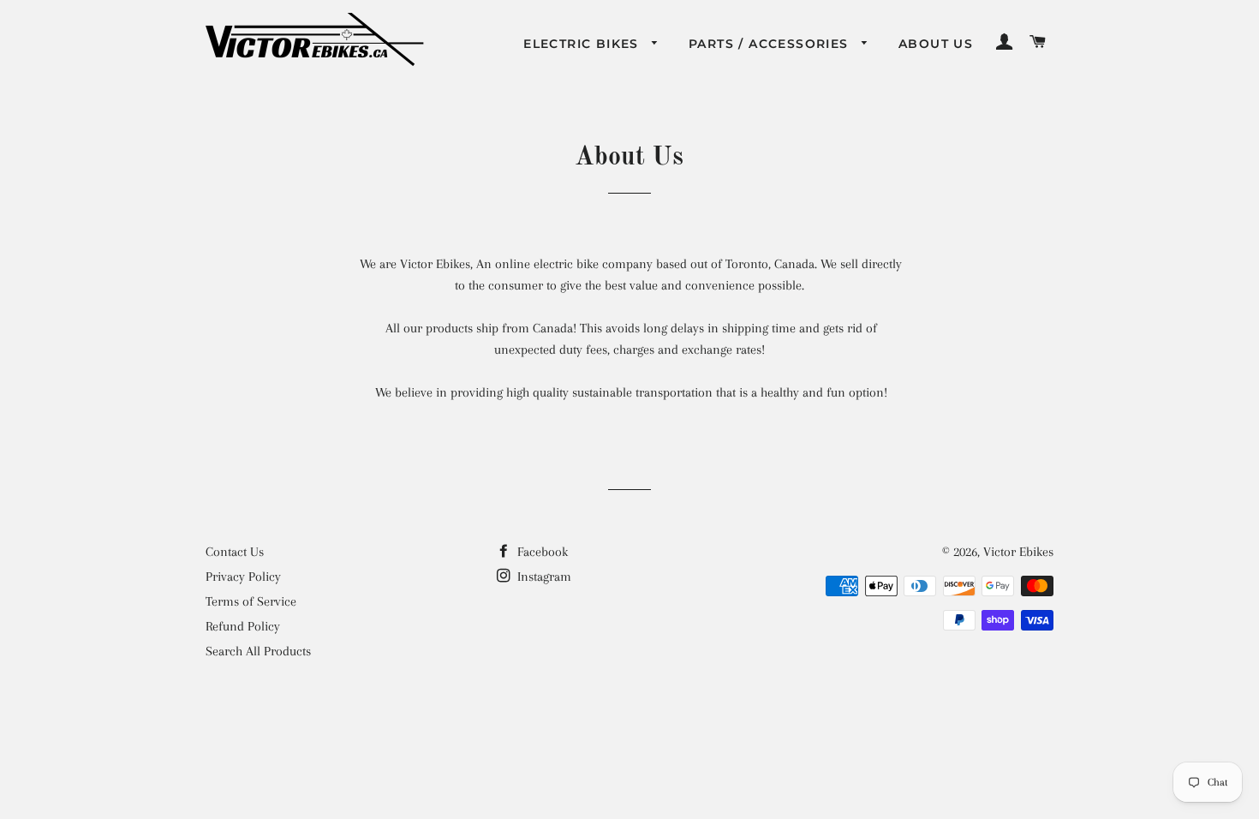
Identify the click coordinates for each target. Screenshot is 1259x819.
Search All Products (258, 651)
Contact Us (235, 551)
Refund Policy (243, 626)
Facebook (541, 551)
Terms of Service (251, 601)
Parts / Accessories (771, 43)
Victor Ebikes (1018, 551)
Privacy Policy (243, 576)
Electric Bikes (583, 43)
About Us (935, 43)
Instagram (542, 576)
